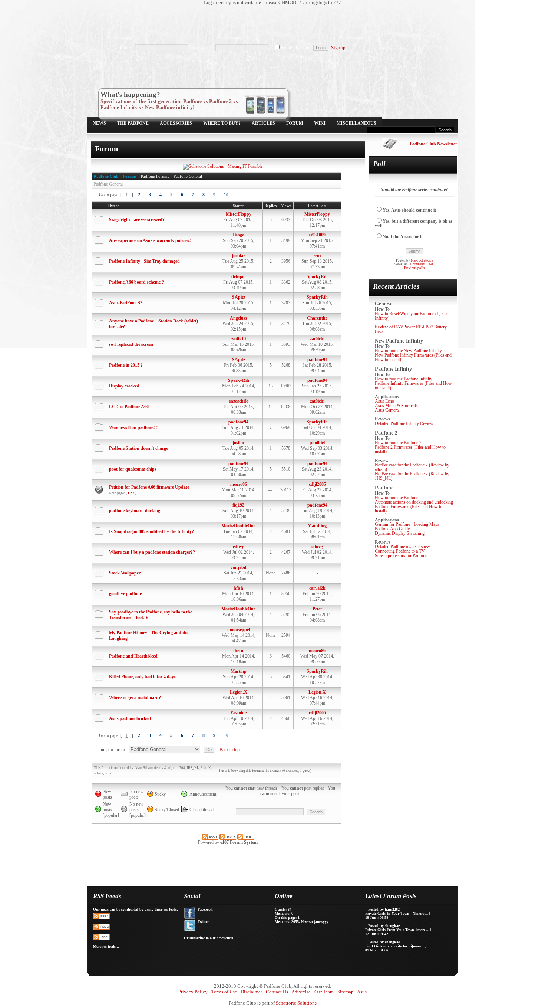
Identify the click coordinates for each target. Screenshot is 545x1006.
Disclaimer (251, 991)
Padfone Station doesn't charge (138, 448)
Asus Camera (387, 410)
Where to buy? (222, 123)
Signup (338, 47)
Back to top (229, 749)
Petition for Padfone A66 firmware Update (149, 487)
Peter (317, 609)
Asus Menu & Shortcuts (396, 405)
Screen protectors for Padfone (401, 555)
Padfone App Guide (392, 529)
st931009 (317, 234)
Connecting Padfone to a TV (400, 551)
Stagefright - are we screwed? (137, 219)
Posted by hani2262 (384, 909)
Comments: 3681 (422, 264)
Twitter (203, 922)
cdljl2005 (317, 484)
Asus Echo (384, 401)
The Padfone (133, 123)
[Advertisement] (269, 24)
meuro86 (238, 484)
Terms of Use (224, 991)
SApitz (238, 297)
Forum (294, 123)
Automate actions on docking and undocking (414, 502)
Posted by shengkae (384, 926)
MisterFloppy (238, 214)
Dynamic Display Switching (400, 533)
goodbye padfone (125, 593)
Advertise (301, 991)
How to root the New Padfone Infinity (408, 350)
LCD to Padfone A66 (129, 406)
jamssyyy (321, 922)
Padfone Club (106, 176)
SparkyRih (317, 276)
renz (317, 255)
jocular (238, 255)
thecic (238, 650)
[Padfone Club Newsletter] (389, 147)
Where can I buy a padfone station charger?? (152, 552)
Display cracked (124, 386)
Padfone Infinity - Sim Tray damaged (144, 261)
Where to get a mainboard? (135, 697)
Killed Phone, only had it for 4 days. (143, 676)
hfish (238, 588)
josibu (238, 442)
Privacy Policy (193, 991)
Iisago (238, 234)
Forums (129, 176)
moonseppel (238, 629)
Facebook (205, 909)
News (99, 123)
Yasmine (238, 712)
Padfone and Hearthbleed (133, 656)
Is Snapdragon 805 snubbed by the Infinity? (151, 531)
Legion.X (238, 692)
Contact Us (277, 991)
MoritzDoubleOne (238, 525)
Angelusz (238, 318)
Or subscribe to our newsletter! (208, 938)
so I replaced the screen (131, 344)
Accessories (176, 123)
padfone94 (317, 359)
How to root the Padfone (396, 497)
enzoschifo (238, 401)
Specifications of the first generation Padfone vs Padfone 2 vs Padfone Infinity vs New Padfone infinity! (169, 104)
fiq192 (238, 505)
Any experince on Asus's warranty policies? (150, 240)
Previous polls (414, 268)
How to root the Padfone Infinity (403, 379)
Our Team (324, 991)
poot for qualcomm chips (132, 469)
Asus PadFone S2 (125, 302)
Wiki (320, 123)
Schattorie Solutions (296, 1003)
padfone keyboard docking (134, 510)
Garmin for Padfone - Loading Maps (407, 524)
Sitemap (345, 991)
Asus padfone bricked (130, 718)
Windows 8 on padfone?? (133, 427)
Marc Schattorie (422, 260)
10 (226, 194)
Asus (362, 991)
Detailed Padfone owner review (402, 546)
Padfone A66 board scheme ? (136, 282)
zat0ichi (238, 338)
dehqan (238, 276)
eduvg (238, 546)
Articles (263, 123)
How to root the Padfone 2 (398, 442)
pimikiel (317, 442)
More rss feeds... (106, 946)
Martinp (239, 671)
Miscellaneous (356, 123)
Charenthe (317, 318)
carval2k (317, 588)
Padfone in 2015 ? (126, 365)
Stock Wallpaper (125, 573)
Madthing (317, 525)
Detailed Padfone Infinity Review (404, 423)
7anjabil (238, 567)
